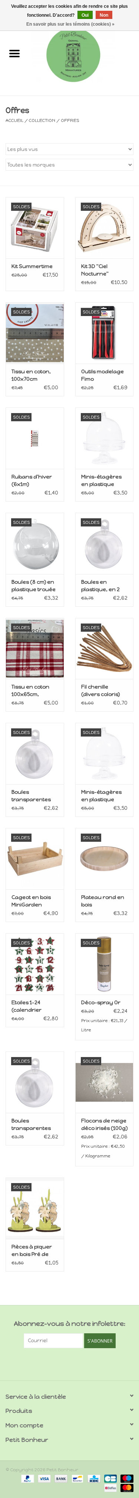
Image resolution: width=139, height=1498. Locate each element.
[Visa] (43, 1478)
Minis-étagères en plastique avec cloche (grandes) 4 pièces (101, 796)
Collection (42, 120)
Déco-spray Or (100, 1002)
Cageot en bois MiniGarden (31, 901)
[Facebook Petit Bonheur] (63, 1363)
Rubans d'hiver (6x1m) (31, 480)
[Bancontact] (77, 1478)
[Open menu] (14, 53)
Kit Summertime (32, 266)
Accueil (14, 120)
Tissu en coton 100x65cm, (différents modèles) (30, 691)
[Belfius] (110, 1487)
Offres (70, 120)
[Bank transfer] (60, 1478)
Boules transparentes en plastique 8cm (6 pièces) (34, 796)
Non (104, 15)
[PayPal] (27, 1478)
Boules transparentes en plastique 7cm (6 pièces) (33, 1125)
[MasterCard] (125, 1487)
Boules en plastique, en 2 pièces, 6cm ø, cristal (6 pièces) (102, 586)
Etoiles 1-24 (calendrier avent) (26, 1006)
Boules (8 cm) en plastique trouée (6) (33, 586)
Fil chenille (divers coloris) (100, 691)
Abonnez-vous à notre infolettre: (69, 1324)
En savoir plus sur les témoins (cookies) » (70, 24)
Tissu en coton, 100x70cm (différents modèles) (31, 375)
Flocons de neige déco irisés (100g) (104, 1124)
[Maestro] (125, 1478)
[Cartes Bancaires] (110, 1478)
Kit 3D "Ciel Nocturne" (95, 270)
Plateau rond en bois (102, 901)
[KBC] (93, 1478)
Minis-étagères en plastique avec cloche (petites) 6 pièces (103, 481)
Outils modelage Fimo (102, 375)
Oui (85, 15)
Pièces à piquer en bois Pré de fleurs (31, 1251)
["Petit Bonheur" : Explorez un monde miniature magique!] (84, 54)
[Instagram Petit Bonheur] (76, 1363)
